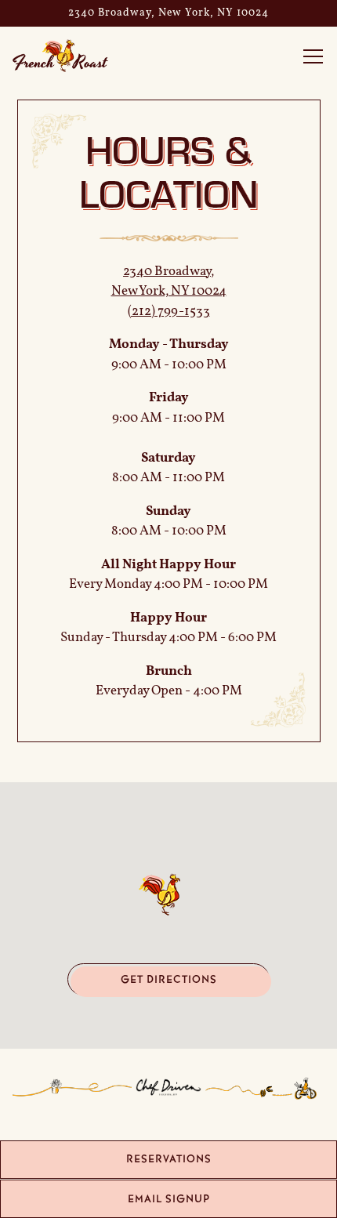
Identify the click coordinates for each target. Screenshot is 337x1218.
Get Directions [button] (169, 979)
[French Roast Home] (67, 55)
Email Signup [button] (169, 1198)
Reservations (169, 1158)
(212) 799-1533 (169, 311)
